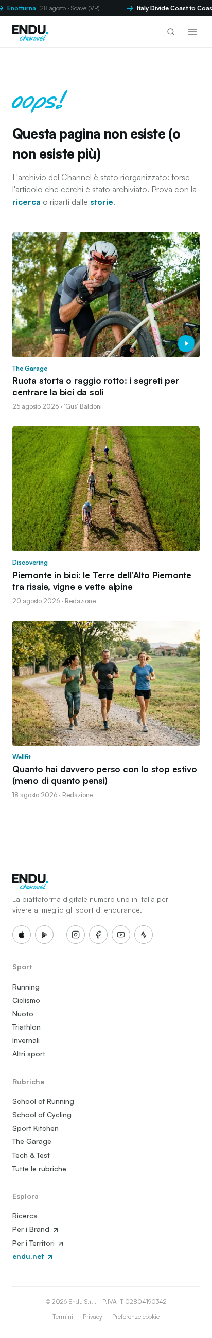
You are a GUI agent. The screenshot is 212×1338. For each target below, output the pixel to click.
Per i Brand (31, 1229)
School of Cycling (42, 1114)
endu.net (29, 1256)
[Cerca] (171, 32)
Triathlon (26, 1026)
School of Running (43, 1101)
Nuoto (22, 1013)
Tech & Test (31, 1155)
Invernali (26, 1040)
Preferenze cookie (136, 1317)
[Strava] (143, 934)
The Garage (31, 1141)
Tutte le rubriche (39, 1168)
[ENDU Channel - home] (30, 32)
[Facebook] (98, 934)
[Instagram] (75, 934)
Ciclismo (26, 1000)
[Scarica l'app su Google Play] (44, 934)
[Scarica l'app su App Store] (21, 934)
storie (101, 202)
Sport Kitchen (35, 1127)
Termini (62, 1317)
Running (26, 986)
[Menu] (192, 32)
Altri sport (28, 1053)
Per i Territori (34, 1242)
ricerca (26, 202)
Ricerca (25, 1215)
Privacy (92, 1317)
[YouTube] (121, 934)
